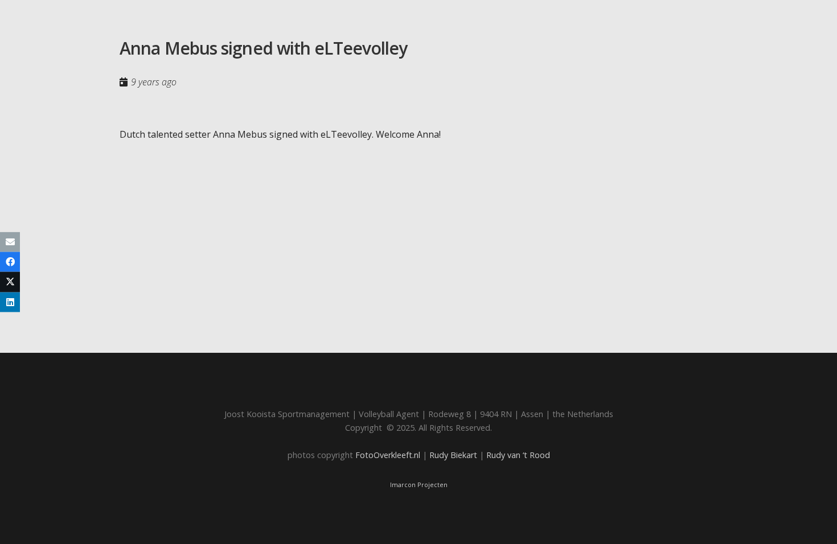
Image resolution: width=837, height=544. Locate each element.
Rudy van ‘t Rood (518, 455)
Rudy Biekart (453, 455)
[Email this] (10, 242)
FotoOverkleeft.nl (387, 455)
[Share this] (10, 262)
